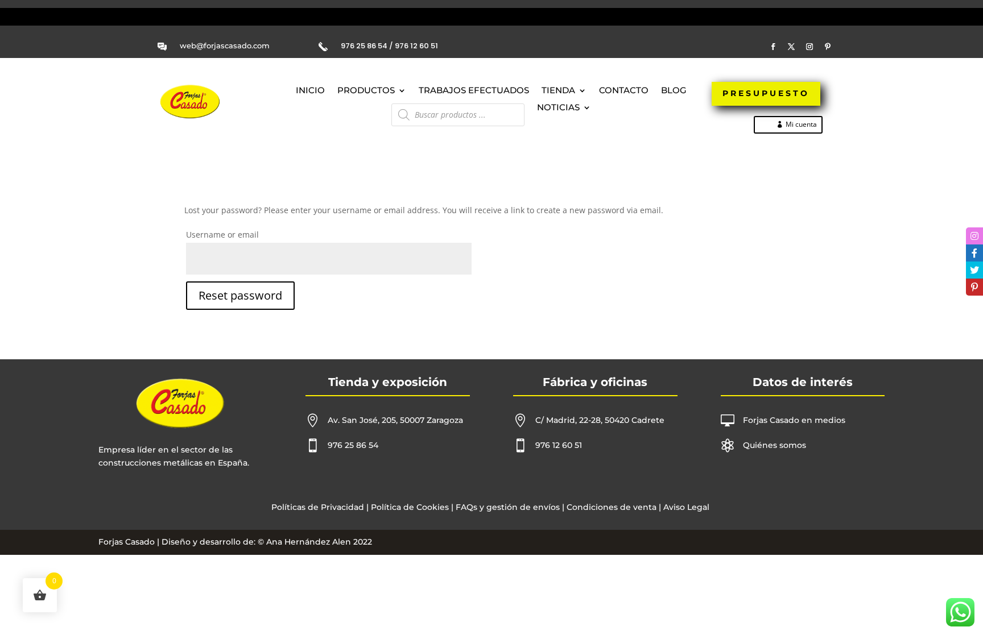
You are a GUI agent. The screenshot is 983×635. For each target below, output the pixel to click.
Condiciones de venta (611, 507)
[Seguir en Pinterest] (828, 46)
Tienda (558, 91)
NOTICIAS (558, 108)
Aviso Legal (686, 507)
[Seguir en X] (791, 46)
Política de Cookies (410, 507)
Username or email (222, 234)
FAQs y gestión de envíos (506, 507)
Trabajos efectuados (474, 91)
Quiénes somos (774, 445)
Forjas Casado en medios (794, 420)
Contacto (624, 91)
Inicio (310, 91)
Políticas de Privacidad (317, 507)
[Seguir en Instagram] (809, 46)
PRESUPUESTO (765, 93)
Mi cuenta (801, 124)
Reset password (240, 295)
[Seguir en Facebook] (773, 46)
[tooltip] (974, 235)
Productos (366, 91)
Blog (674, 91)
